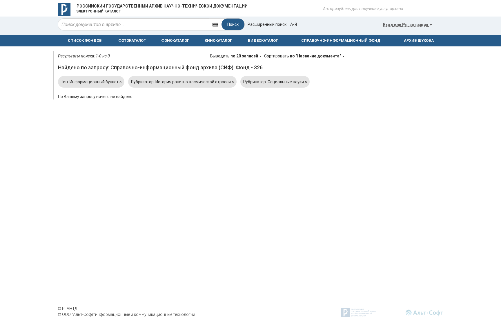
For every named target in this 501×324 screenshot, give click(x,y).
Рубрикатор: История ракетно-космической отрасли (182, 81)
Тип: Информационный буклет (91, 81)
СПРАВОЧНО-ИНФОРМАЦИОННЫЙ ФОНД (340, 40)
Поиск (233, 24)
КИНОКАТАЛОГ (218, 40)
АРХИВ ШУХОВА (419, 40)
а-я (293, 24)
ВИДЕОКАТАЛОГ (263, 40)
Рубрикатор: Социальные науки (275, 81)
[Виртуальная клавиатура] (215, 24)
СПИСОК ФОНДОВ (85, 40)
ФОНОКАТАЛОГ (175, 40)
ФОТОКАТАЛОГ (132, 40)
